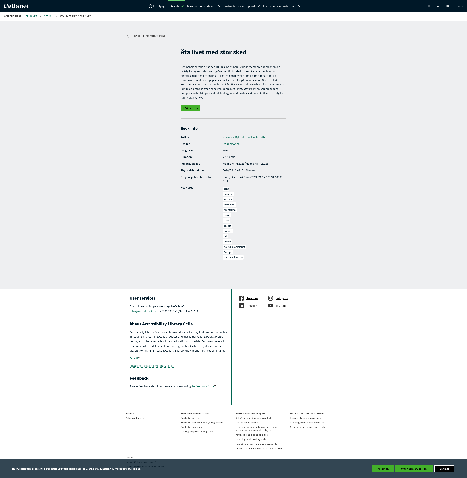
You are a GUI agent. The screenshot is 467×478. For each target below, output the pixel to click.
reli (225, 236)
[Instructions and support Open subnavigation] (258, 5)
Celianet (32, 16)
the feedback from (202, 386)
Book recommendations (202, 6)
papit (226, 220)
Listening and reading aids (250, 439)
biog (226, 188)
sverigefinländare (233, 257)
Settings (444, 468)
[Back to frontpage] (16, 7)
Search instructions (246, 422)
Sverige (228, 252)
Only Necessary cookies (414, 468)
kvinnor (228, 199)
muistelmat (230, 209)
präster (228, 231)
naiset (227, 215)
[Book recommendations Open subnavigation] (219, 5)
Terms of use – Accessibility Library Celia (258, 448)
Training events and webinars (307, 422)
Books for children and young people (202, 422)
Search (174, 6)
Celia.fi (134, 358)
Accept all (383, 468)
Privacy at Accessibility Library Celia (151, 365)
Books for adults (190, 418)
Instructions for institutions (280, 6)
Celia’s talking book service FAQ (253, 418)
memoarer (229, 204)
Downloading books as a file (251, 434)
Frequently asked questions (305, 418)
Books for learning (191, 427)
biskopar (228, 194)
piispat (227, 225)
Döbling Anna (231, 144)
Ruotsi (227, 241)
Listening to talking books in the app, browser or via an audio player (256, 429)
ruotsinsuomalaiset (234, 246)
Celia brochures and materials (307, 427)
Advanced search (135, 418)
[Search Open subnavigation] (182, 6)
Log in (460, 5)
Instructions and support (240, 6)
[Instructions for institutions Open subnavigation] (299, 5)
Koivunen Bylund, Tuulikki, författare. (246, 137)
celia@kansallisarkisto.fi (144, 311)
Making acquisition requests (197, 431)
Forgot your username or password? (256, 443)
